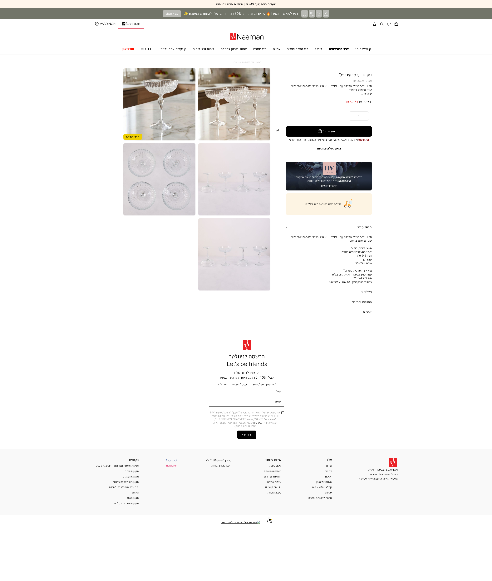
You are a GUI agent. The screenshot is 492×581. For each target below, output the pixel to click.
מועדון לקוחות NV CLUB (218, 460)
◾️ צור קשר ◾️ (272, 487)
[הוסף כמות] (365, 116)
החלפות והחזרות (272, 476)
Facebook (171, 460)
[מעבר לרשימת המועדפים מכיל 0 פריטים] (389, 24)
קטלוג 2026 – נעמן (322, 487)
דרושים (328, 471)
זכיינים (328, 476)
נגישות (135, 492)
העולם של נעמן (324, 481)
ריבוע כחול (258, 422)
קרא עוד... (366, 93)
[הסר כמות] (352, 116)
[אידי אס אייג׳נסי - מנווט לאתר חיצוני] (240, 522)
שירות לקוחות (272, 460)
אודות (329, 465)
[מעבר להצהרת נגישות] (270, 522)
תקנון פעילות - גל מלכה (126, 503)
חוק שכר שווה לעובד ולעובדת (124, 487)
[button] (396, 24)
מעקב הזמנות (274, 492)
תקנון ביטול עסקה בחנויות (126, 481)
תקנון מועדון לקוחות (221, 465)
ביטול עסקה (275, 465)
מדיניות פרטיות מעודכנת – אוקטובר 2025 (117, 465)
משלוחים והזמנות (272, 471)
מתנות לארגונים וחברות (320, 497)
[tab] (329, 227)
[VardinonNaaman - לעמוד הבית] (246, 36)
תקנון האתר (133, 497)
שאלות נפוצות (274, 481)
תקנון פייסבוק (132, 471)
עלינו (329, 460)
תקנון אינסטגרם (131, 476)
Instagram (171, 465)
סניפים (328, 492)
